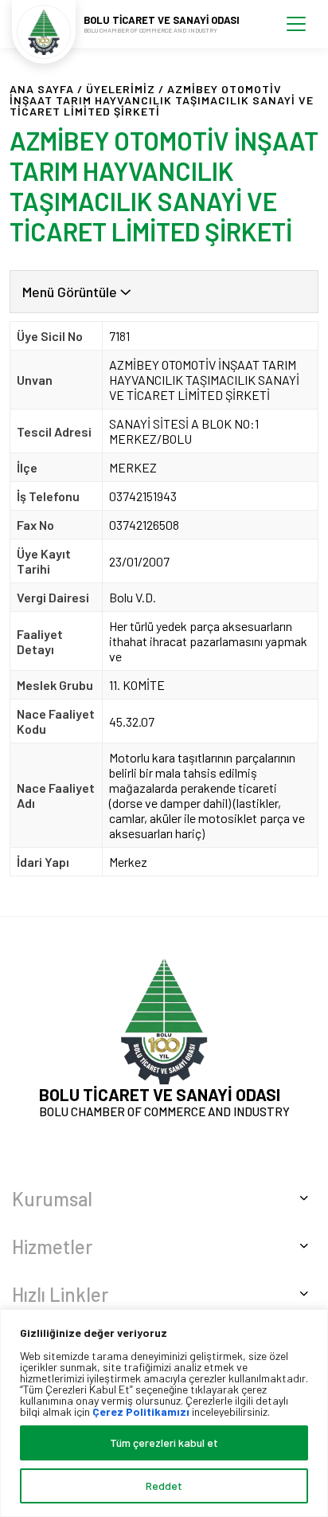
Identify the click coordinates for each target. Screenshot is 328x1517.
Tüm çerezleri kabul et (164, 1442)
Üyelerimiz (120, 89)
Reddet (164, 1485)
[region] (164, 1413)
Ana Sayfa (42, 89)
